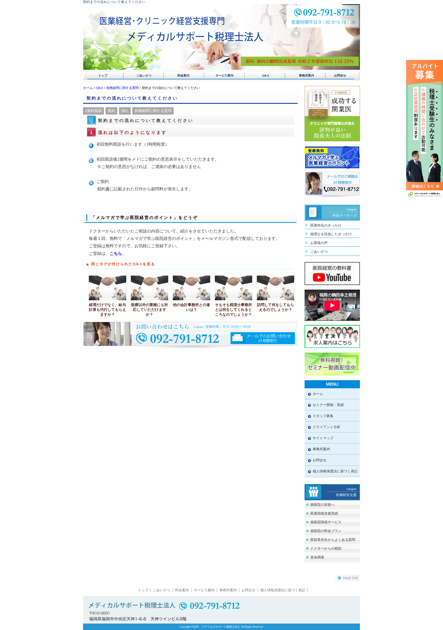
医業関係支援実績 (324, 513)
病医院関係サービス (325, 522)
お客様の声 (319, 243)
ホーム (88, 88)
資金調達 (317, 557)
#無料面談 (93, 111)
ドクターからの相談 (325, 548)
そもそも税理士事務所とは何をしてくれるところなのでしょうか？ (233, 309)
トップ (102, 75)
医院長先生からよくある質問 (332, 540)
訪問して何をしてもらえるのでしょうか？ (275, 307)
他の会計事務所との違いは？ (191, 307)
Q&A (261, 75)
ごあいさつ (142, 75)
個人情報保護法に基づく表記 (335, 471)
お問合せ (340, 75)
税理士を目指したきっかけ (331, 234)
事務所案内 (300, 75)
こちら (116, 253)
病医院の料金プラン (325, 531)
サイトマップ (323, 438)
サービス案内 (221, 75)
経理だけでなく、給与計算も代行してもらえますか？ (107, 309)
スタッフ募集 (323, 416)
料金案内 (181, 75)
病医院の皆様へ (322, 504)
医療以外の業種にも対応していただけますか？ (149, 309)
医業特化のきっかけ (325, 225)
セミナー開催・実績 (328, 405)
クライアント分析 (326, 427)
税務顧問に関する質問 (122, 88)
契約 (111, 111)
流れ (125, 111)
